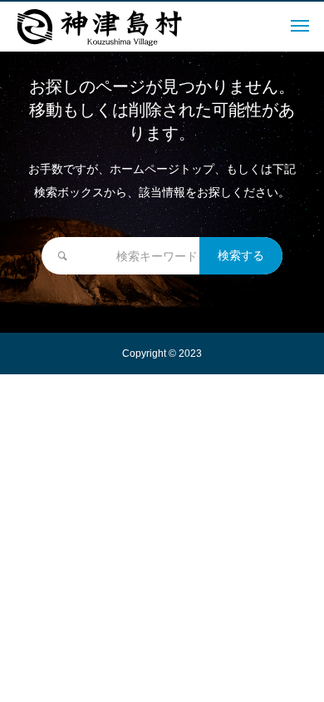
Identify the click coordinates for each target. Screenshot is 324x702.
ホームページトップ (162, 169)
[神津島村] (100, 27)
